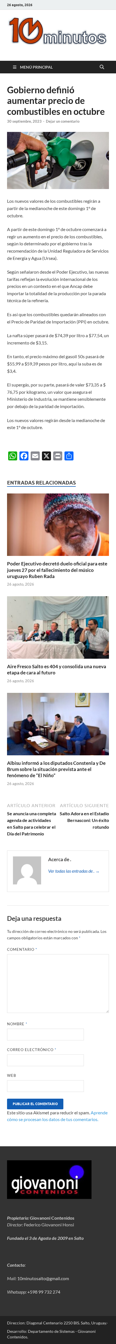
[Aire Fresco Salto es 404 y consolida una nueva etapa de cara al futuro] (58, 629)
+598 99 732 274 (43, 1291)
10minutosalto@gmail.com (43, 1278)
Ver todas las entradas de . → (74, 871)
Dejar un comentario (62, 121)
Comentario (22, 949)
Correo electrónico (31, 1049)
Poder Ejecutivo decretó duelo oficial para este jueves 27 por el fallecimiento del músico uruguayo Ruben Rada (57, 570)
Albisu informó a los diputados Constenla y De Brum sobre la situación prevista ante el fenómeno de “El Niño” (56, 769)
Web (11, 1075)
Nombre (17, 1024)
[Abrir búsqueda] (102, 67)
